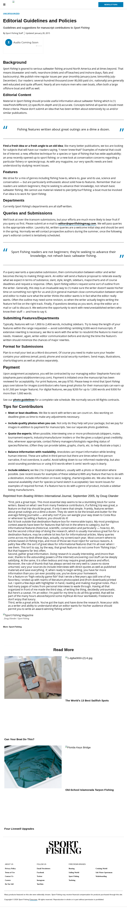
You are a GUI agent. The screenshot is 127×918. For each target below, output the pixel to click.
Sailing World (74, 872)
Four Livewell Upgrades (19, 828)
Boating (72, 869)
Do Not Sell (9, 884)
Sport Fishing (15, 627)
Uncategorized (11, 13)
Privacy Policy (10, 869)
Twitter (39, 876)
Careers (8, 880)
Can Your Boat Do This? (19, 739)
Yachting (72, 880)
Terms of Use (10, 872)
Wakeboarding (101, 876)
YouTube (40, 884)
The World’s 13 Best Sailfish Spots (87, 700)
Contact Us (9, 876)
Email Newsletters (43, 869)
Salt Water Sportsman (104, 872)
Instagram (41, 880)
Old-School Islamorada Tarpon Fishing (89, 789)
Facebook (40, 872)
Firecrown (33, 899)
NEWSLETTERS (110, 5)
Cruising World (101, 869)
